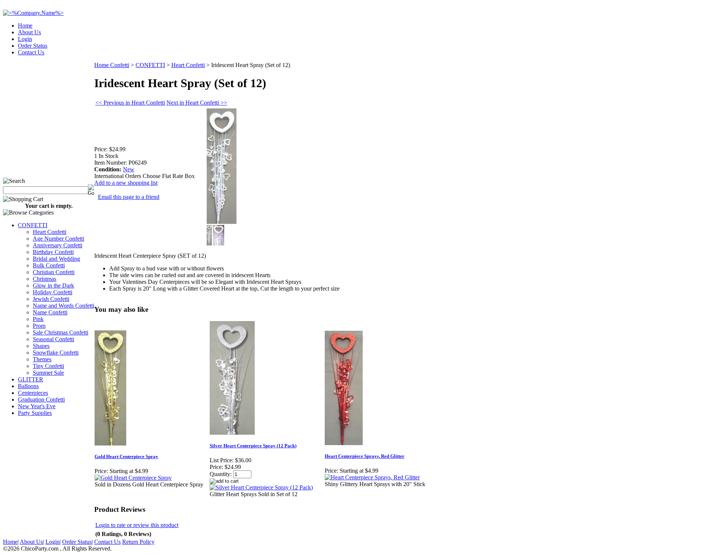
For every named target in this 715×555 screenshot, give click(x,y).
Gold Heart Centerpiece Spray (126, 456)
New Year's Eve (36, 406)
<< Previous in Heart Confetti (130, 102)
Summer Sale (48, 373)
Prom (39, 326)
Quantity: (221, 474)
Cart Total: (685, 50)
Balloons (28, 386)
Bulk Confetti (49, 265)
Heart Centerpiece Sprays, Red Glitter (364, 456)
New (128, 169)
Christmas (44, 279)
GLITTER (30, 379)
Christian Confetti (53, 272)
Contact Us (31, 52)
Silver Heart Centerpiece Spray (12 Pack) (253, 445)
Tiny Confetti (48, 366)
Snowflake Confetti (56, 352)
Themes (42, 359)
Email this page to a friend (128, 197)
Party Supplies (35, 413)
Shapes (41, 346)
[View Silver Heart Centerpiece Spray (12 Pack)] (261, 487)
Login (25, 39)
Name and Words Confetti (63, 305)
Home (25, 25)
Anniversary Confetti (57, 245)
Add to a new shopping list (126, 183)
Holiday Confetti (52, 292)
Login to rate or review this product (136, 525)
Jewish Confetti (51, 299)
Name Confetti (50, 312)
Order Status (32, 45)
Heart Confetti (49, 232)
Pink (38, 319)
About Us (29, 32)
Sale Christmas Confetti (60, 332)
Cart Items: (645, 50)
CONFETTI (32, 225)
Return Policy (138, 542)
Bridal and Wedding (56, 259)
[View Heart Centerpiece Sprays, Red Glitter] (372, 477)
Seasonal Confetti (53, 339)
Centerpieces (33, 393)
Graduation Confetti (41, 399)
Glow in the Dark (53, 285)
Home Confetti (111, 65)
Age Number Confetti (58, 238)
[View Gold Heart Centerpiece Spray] (133, 478)
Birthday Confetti (53, 252)
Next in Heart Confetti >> (196, 102)
